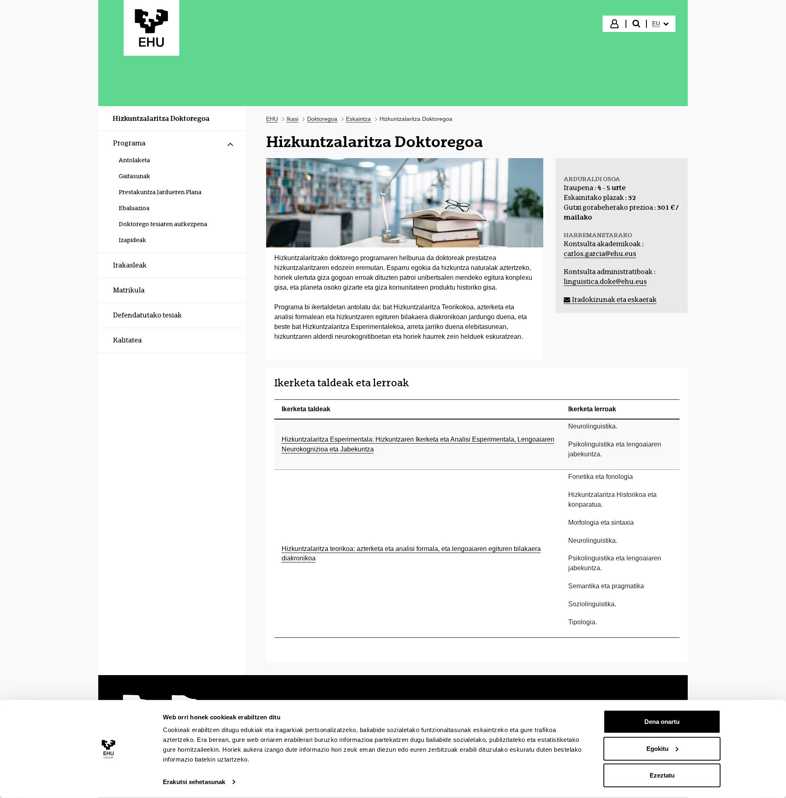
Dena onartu (662, 721)
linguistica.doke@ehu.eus (605, 282)
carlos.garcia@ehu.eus (600, 254)
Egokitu (657, 748)
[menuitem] (660, 24)
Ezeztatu (662, 775)
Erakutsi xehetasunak (194, 781)
